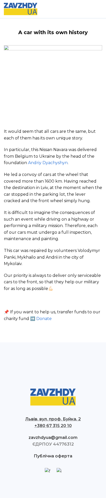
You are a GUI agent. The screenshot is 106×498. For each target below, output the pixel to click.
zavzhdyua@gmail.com (53, 437)
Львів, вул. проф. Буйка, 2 (53, 419)
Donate (44, 318)
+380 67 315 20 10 (53, 425)
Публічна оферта (53, 456)
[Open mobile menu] (100, 9)
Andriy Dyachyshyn (48, 162)
